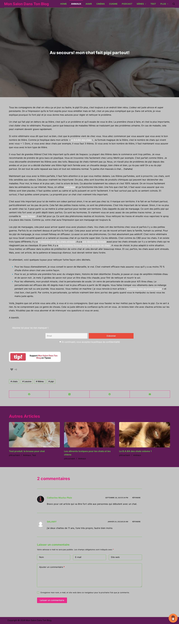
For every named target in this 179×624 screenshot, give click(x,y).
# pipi (51, 381)
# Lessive (26, 381)
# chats (14, 381)
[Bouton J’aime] (12, 369)
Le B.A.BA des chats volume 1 (135, 451)
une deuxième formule (94, 241)
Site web (115, 557)
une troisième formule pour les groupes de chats (84, 245)
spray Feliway (28, 216)
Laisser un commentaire (52, 600)
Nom (41, 557)
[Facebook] (29, 394)
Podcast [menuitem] (127, 4)
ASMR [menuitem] (89, 4)
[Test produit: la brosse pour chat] (34, 434)
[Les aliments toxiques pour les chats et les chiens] (89, 434)
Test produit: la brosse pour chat (27, 451)
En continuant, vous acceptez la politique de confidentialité (90, 342)
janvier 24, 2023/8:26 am (118, 522)
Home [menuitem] (63, 4)
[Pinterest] (110, 394)
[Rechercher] (174, 4)
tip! (18, 357)
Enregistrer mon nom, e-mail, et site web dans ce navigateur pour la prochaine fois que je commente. (85, 592)
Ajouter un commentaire (52, 567)
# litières (40, 381)
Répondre (136, 498)
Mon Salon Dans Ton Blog (26, 4)
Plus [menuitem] (163, 4)
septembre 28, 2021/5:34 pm (116, 498)
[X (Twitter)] (69, 394)
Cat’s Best (69, 187)
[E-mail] (150, 394)
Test (34, 455)
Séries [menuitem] (140, 4)
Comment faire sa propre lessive (144, 288)
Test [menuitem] (153, 4)
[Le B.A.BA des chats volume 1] (144, 434)
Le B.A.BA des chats (81, 139)
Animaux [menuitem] (76, 4)
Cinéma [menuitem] (100, 4)
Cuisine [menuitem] (113, 4)
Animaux (27, 455)
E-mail (78, 557)
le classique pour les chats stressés (57, 241)
